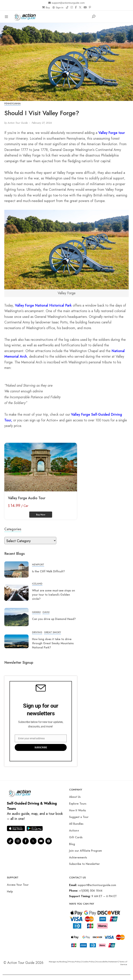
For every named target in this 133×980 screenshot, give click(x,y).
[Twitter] (33, 841)
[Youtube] (41, 841)
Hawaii (36, 612)
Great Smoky (52, 632)
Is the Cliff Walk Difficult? (48, 571)
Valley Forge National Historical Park (43, 305)
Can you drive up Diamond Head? (54, 619)
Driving (37, 632)
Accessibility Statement (107, 961)
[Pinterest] (90, 7)
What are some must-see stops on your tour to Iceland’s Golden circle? (53, 594)
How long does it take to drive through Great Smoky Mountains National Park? (53, 643)
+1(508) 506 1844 (90, 891)
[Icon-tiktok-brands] (10, 841)
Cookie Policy (88, 961)
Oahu (46, 612)
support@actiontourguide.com (68, 2)
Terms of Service (123, 963)
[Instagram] (71, 7)
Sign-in (59, 7)
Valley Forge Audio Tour (26, 498)
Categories (12, 529)
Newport (38, 564)
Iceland (37, 583)
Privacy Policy (74, 961)
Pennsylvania (12, 103)
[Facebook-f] (25, 841)
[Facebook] (76, 7)
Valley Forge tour (111, 132)
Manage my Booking (58, 961)
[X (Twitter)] (80, 7)
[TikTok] (67, 7)
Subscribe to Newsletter (84, 864)
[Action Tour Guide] (26, 16)
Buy (48, 7)
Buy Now (40, 514)
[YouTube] (85, 7)
